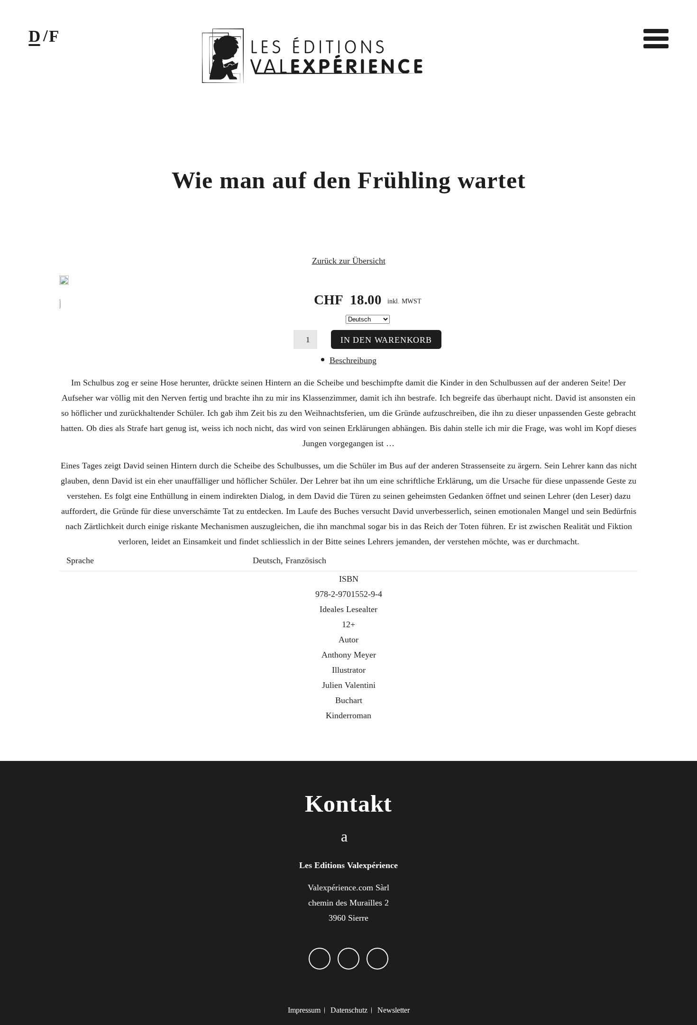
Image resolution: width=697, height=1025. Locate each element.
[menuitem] (304, 1010)
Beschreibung (353, 360)
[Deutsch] (34, 38)
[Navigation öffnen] (655, 38)
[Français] (54, 38)
